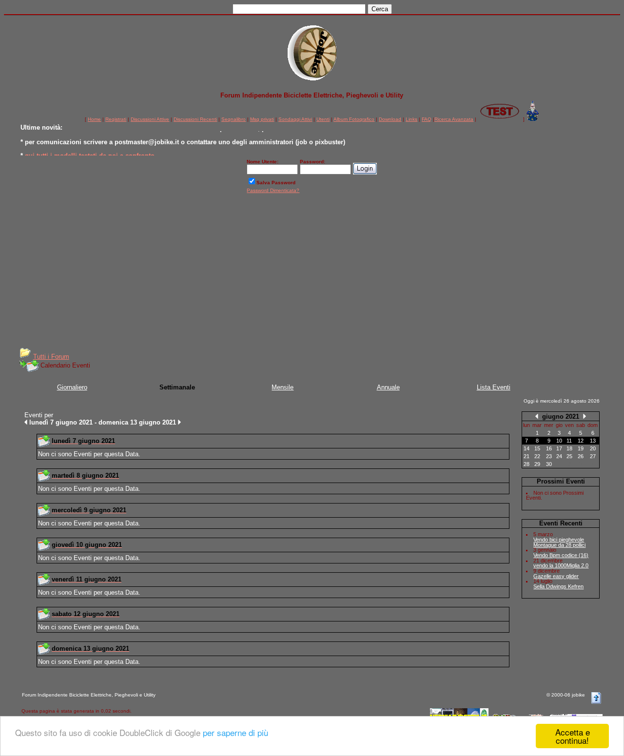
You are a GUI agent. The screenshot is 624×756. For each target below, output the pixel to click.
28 (526, 464)
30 (549, 464)
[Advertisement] (312, 274)
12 (581, 441)
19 (581, 448)
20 (593, 448)
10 (559, 441)
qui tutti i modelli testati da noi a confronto (90, 154)
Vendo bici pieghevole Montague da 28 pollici (559, 542)
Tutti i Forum (51, 356)
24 (559, 456)
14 (526, 448)
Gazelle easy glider (556, 576)
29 (537, 464)
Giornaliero (72, 387)
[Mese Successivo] (584, 416)
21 (526, 456)
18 (569, 448)
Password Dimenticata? (273, 190)
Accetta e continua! (572, 736)
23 (549, 456)
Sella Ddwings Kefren (558, 586)
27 (593, 456)
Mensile (282, 387)
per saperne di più (235, 732)
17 (559, 448)
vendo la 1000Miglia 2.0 (560, 565)
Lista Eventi (493, 387)
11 (569, 441)
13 (593, 441)
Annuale (388, 387)
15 (537, 448)
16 (549, 448)
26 (581, 456)
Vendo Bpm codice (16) (560, 555)
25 (569, 456)
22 (537, 456)
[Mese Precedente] (536, 416)
